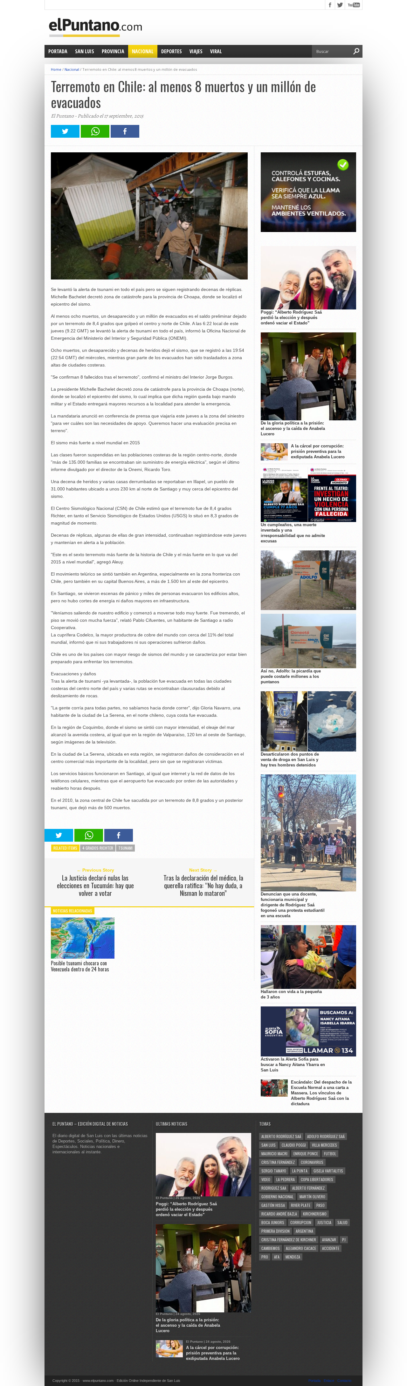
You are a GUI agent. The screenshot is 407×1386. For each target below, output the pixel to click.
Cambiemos (270, 1248)
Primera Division (275, 1231)
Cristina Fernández (278, 1162)
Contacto (344, 1380)
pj (344, 1239)
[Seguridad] (308, 230)
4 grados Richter (97, 848)
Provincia (113, 51)
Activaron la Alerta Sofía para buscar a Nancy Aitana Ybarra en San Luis (293, 1064)
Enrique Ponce (305, 1153)
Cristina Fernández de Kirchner (288, 1239)
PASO (320, 1205)
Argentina (304, 1231)
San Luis (84, 51)
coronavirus (312, 1162)
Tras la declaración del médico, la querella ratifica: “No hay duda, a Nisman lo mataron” (203, 885)
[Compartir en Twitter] (65, 136)
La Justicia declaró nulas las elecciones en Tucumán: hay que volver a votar (95, 885)
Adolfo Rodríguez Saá (326, 1136)
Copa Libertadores (317, 1179)
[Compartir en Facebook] (125, 136)
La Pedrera (285, 1179)
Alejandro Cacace (301, 1248)
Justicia (324, 1222)
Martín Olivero (312, 1196)
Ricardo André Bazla (279, 1213)
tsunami (125, 848)
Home (56, 69)
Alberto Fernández (308, 1188)
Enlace (329, 1380)
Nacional (143, 51)
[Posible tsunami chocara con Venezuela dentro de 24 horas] (82, 957)
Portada (57, 51)
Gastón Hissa (273, 1205)
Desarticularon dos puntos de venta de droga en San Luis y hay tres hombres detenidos (290, 759)
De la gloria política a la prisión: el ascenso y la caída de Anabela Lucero (293, 428)
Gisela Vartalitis (328, 1170)
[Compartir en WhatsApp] (95, 136)
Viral (216, 51)
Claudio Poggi (294, 1145)
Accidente (330, 1248)
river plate (300, 1205)
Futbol (330, 1153)
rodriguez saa (273, 1188)
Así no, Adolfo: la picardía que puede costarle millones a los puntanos (291, 676)
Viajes (196, 51)
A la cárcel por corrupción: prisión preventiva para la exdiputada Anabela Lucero (318, 451)
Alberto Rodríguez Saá (281, 1136)
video (265, 1179)
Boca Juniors (272, 1222)
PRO (264, 1256)
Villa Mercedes (324, 1145)
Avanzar (329, 1239)
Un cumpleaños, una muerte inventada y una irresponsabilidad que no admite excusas (293, 532)
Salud (342, 1222)
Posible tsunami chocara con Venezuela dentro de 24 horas (80, 966)
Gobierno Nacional (277, 1196)
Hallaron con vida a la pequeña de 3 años (291, 994)
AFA (276, 1256)
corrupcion (300, 1222)
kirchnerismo (315, 1213)
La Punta (299, 1170)
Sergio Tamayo (273, 1170)
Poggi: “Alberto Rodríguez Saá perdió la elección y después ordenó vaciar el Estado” (291, 317)
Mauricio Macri (274, 1153)
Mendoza (293, 1256)
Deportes (171, 51)
